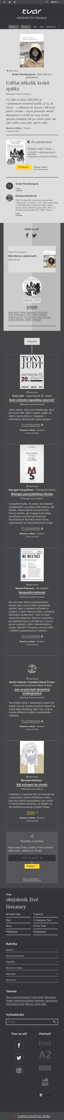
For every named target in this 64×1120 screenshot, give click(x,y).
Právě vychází (37, 997)
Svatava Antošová (16, 320)
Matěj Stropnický (15, 317)
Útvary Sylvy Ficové (15, 1004)
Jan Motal (42, 315)
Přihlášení (23, 167)
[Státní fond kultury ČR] (45, 1095)
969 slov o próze (32, 1004)
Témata (24, 27)
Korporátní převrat (32, 592)
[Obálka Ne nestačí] (32, 564)
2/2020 (31, 152)
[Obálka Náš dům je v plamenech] (32, 50)
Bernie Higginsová (28, 312)
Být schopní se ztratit (32, 784)
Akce (42, 27)
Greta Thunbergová (16, 315)
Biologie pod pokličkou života (32, 494)
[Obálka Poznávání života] (32, 464)
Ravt (35, 27)
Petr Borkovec (30, 317)
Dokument (39, 1000)
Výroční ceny (51, 1000)
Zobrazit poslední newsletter (31, 873)
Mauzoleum (50, 997)
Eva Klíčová (42, 312)
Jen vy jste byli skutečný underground (32, 691)
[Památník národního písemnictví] (45, 1082)
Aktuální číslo (13, 914)
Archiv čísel (39, 925)
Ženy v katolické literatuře (18, 997)
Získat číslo (39, 167)
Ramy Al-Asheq (44, 317)
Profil (18, 189)
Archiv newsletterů (31, 879)
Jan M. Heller (31, 315)
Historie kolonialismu (24, 1000)
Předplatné (39, 931)
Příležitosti (51, 27)
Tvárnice (38, 914)
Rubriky (12, 27)
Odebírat (31, 866)
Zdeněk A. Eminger (33, 320)
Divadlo (9, 1000)
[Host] (45, 1043)
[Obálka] (32, 757)
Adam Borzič (13, 312)
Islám (43, 1004)
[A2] (45, 1056)
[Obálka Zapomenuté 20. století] (32, 372)
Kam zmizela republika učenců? (32, 400)
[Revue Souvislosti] (45, 1068)
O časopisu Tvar (42, 920)
